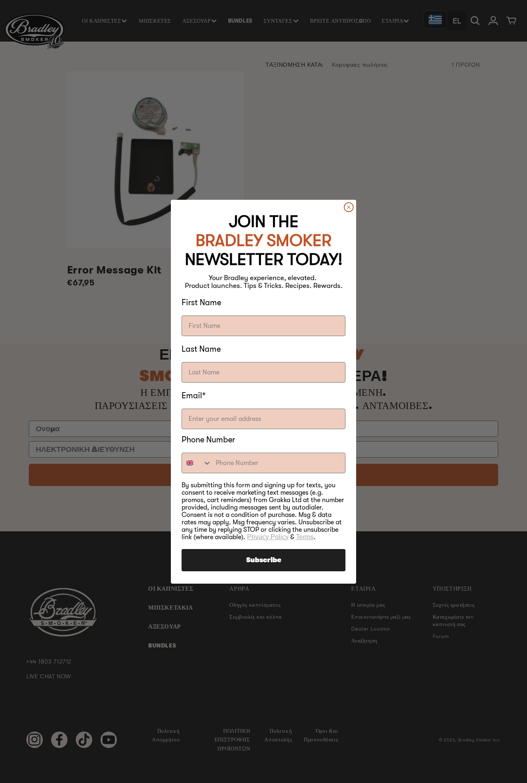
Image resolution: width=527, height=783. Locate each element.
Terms (305, 536)
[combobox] (197, 463)
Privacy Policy (268, 536)
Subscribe (263, 560)
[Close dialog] (349, 207)
